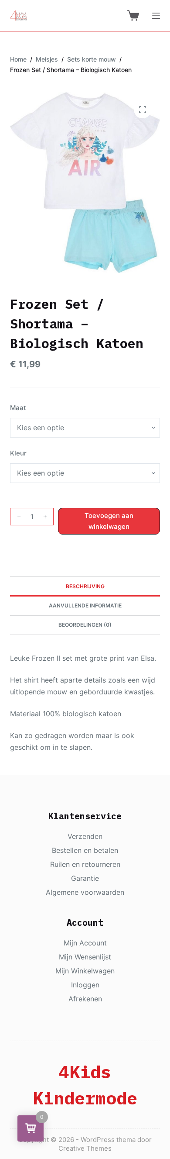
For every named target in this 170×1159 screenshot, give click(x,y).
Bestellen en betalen (85, 850)
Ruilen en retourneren (85, 864)
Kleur (18, 453)
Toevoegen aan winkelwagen (109, 521)
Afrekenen (85, 998)
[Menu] (156, 16)
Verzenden (85, 836)
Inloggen (85, 984)
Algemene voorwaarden (85, 892)
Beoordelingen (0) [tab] (85, 624)
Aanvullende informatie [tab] (85, 605)
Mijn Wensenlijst (85, 956)
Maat (18, 408)
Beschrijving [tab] (85, 586)
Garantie (85, 878)
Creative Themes (85, 1148)
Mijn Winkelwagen (85, 970)
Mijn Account (85, 942)
